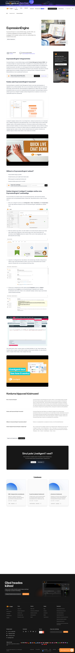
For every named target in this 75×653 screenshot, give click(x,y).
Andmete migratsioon (21, 610)
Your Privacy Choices (47, 650)
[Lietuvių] (48, 642)
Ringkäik (7, 617)
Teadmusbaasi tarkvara (61, 608)
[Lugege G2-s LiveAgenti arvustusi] (41, 632)
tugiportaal (19, 608)
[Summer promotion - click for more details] (37, 3)
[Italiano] (45, 642)
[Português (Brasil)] (58, 642)
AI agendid (16, 9)
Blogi (44, 608)
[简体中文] (46, 644)
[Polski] (56, 642)
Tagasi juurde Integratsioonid (12, 438)
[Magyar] (43, 642)
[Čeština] (25, 642)
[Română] (60, 642)
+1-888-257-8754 (11, 633)
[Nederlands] (52, 642)
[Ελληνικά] (30, 642)
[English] (32, 642)
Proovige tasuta (21, 438)
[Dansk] (26, 642)
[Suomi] (37, 642)
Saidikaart (54, 649)
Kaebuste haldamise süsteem (61, 619)
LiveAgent (8, 35)
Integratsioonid (12, 13)
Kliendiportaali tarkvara (60, 621)
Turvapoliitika (37, 649)
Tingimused (32, 649)
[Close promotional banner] (73, 1)
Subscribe (65, 631)
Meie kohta (32, 608)
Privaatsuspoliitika (45, 649)
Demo (7, 609)
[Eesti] (36, 642)
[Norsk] (54, 642)
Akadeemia (45, 612)
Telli (46, 185)
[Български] (23, 642)
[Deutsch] (28, 642)
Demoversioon (61, 8)
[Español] (34, 642)
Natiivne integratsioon (11, 39)
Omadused (8, 613)
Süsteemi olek (20, 612)
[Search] (46, 9)
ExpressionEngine (20, 13)
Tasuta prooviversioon (52, 8)
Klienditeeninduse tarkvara (61, 610)
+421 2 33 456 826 (11, 631)
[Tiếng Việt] (44, 644)
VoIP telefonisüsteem (60, 612)
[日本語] (47, 642)
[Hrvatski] (41, 642)
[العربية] (21, 642)
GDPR (50, 649)
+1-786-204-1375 (11, 635)
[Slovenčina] (63, 642)
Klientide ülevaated (34, 612)
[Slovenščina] (65, 642)
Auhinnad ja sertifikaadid (35, 610)
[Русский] (61, 642)
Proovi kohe (33, 462)
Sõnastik (45, 610)
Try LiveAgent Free (61, 64)
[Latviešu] (50, 642)
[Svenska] (67, 642)
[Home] (7, 13)
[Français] (39, 642)
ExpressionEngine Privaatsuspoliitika (28, 53)
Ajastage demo (11, 637)
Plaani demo (40, 462)
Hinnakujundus (8, 611)
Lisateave (11, 53)
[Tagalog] (42, 644)
